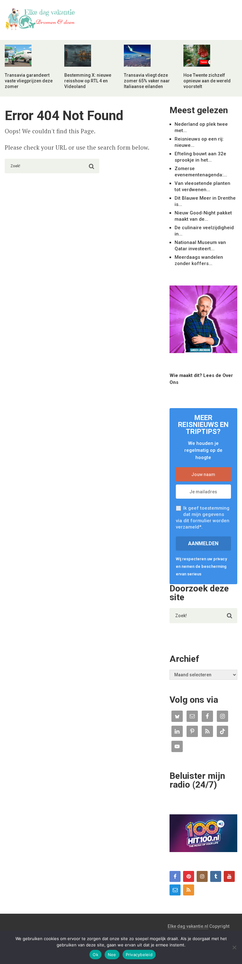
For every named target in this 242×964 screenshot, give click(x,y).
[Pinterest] (188, 876)
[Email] (175, 889)
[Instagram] (202, 876)
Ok (95, 954)
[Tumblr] (215, 876)
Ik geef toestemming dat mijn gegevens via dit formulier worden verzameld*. (202, 517)
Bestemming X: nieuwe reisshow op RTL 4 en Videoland (87, 81)
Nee (112, 954)
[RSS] (188, 889)
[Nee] (234, 947)
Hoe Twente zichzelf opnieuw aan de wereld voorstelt (207, 81)
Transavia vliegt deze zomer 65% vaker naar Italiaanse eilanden (147, 81)
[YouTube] (229, 876)
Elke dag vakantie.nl (188, 926)
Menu (220, 11)
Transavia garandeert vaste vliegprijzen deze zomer (29, 81)
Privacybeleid (139, 954)
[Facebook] (175, 876)
